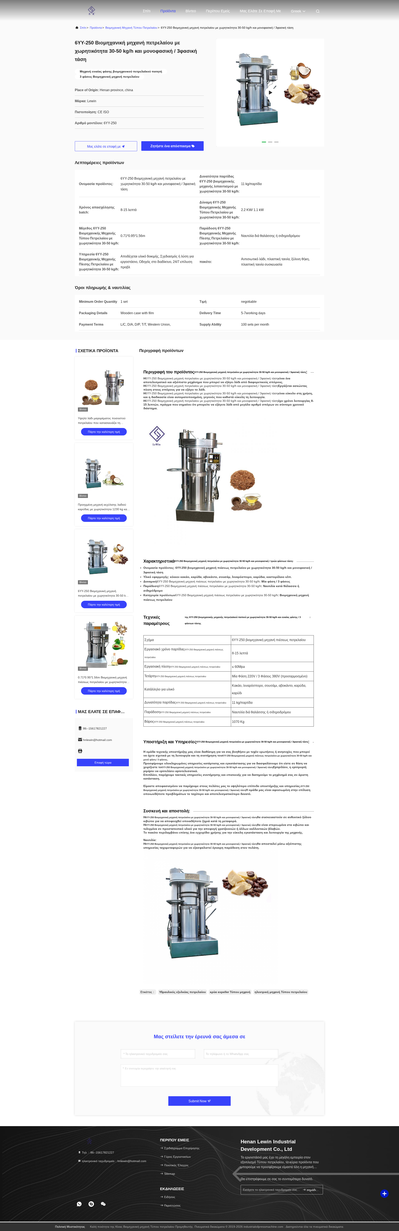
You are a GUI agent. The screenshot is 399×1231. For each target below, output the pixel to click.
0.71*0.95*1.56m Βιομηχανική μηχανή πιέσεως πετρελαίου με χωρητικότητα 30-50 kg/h (102, 682)
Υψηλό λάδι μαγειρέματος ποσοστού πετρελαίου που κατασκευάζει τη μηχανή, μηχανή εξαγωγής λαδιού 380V (103, 423)
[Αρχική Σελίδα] (91, 10)
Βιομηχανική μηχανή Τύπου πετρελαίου (131, 27)
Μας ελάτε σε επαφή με (260, 11)
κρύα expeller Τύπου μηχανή (230, 992)
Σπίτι (146, 11)
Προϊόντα (168, 11)
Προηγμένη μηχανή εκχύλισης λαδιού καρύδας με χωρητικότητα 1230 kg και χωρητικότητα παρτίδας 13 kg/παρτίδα (103, 509)
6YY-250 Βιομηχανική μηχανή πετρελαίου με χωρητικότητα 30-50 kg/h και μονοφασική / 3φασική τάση (104, 595)
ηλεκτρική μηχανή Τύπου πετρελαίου (281, 992)
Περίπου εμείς (218, 11)
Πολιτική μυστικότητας (70, 1226)
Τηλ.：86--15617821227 (97, 1152)
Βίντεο (191, 11)
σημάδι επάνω (312, 1190)
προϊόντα (96, 27)
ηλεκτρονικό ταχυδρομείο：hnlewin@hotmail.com (113, 1161)
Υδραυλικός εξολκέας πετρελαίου (182, 992)
